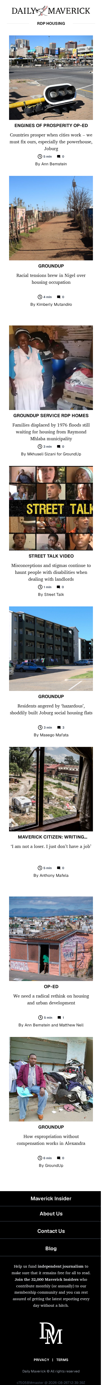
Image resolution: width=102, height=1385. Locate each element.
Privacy (41, 1360)
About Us (51, 1213)
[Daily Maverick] (51, 10)
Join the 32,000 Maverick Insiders (46, 1279)
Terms (62, 1360)
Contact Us (51, 1231)
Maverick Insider (51, 1198)
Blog (51, 1248)
